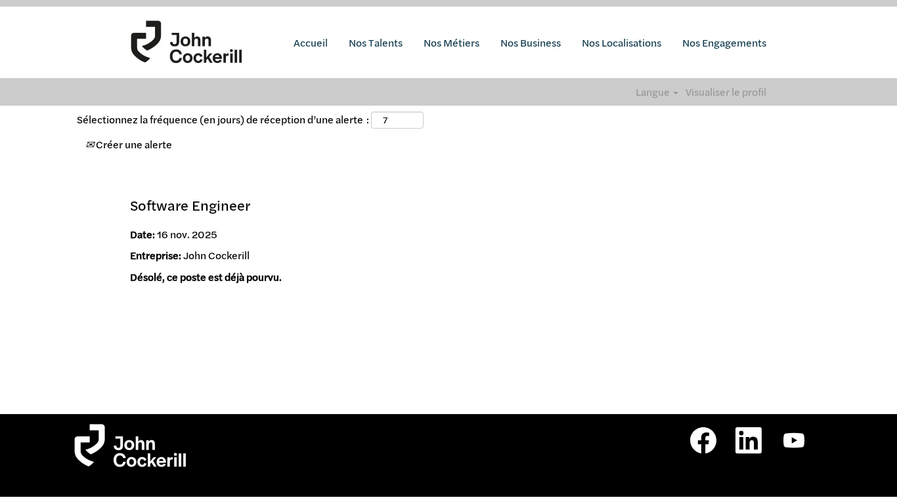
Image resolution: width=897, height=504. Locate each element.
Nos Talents (376, 42)
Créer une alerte (133, 144)
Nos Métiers (451, 42)
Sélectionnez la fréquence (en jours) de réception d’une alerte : (223, 119)
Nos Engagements (724, 42)
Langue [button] (654, 92)
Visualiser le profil (726, 92)
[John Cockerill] (186, 42)
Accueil (311, 42)
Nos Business (530, 42)
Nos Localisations (621, 42)
